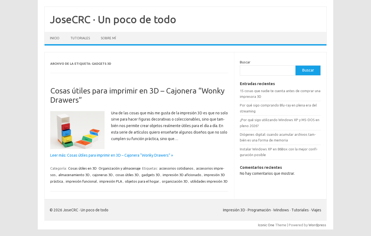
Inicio (54, 38)
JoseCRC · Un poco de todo (113, 19)
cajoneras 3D (102, 175)
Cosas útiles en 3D (82, 168)
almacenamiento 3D (74, 175)
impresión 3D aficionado (182, 175)
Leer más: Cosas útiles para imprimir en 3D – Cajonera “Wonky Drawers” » (111, 155)
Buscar (245, 62)
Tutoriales (80, 38)
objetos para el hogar (142, 181)
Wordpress (317, 225)
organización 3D (175, 181)
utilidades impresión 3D (209, 181)
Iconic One (266, 225)
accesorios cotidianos (176, 168)
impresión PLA (110, 181)
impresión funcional (81, 181)
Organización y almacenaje (120, 168)
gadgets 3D (151, 175)
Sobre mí (108, 38)
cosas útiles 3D (127, 175)
